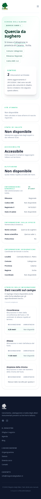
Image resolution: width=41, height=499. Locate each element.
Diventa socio (7, 460)
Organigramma (8, 452)
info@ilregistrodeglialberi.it (12, 476)
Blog (3, 440)
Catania (20, 45)
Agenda (5, 436)
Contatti (5, 464)
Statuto (4, 456)
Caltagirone (20, 42)
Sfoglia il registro (8, 432)
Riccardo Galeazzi (25, 491)
